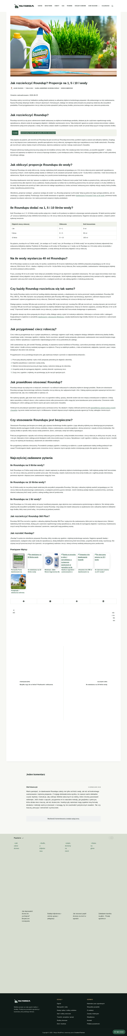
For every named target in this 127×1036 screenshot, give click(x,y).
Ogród (40, 6)
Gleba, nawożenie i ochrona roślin (47, 88)
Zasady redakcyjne (93, 1013)
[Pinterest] (77, 601)
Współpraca (90, 1017)
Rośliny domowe (80, 6)
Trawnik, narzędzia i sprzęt (65, 1017)
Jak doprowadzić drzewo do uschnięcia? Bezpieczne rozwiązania (27, 916)
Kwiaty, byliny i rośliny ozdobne (66, 1010)
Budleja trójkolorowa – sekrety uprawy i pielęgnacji (54, 916)
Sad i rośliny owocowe (64, 1013)
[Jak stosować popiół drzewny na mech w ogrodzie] (68, 916)
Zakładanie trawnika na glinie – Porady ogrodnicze (105, 916)
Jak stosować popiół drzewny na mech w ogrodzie (79, 916)
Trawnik (69, 6)
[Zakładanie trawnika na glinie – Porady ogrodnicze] (94, 916)
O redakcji (90, 1010)
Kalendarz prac (107, 6)
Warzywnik (48, 6)
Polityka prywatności (93, 1024)
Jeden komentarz (67, 88)
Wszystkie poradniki (93, 1007)
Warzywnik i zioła (62, 1007)
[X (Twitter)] (50, 601)
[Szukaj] (112, 6)
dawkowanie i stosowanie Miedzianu (51, 317)
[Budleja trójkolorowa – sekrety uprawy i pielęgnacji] (42, 916)
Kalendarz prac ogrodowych (96, 1003)
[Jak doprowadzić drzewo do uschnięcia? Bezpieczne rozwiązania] (17, 916)
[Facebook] (23, 601)
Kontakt (89, 1020)
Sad (63, 6)
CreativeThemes (79, 1032)
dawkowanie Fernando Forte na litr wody (90, 195)
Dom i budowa (93, 6)
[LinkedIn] (103, 601)
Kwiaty (57, 6)
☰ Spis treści (119, 1032)
